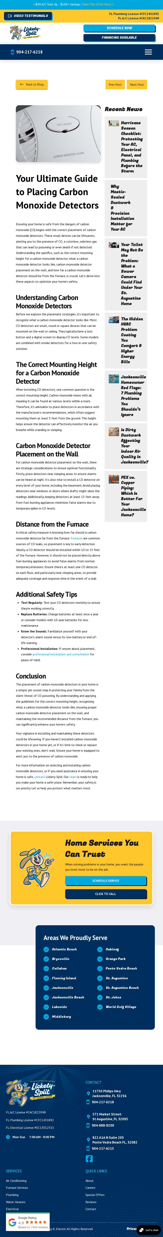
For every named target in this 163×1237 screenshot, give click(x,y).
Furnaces (76, 538)
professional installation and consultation (61, 654)
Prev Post (115, 85)
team (73, 777)
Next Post (137, 85)
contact (39, 777)
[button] (148, 52)
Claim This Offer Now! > (80, 4)
